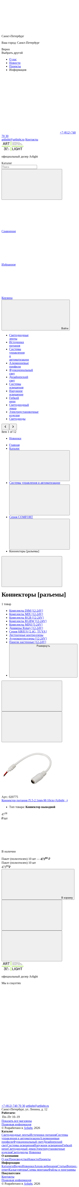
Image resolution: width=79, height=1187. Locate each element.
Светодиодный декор (22, 1148)
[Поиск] (32, 184)
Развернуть (43, 645)
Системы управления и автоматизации (35, 1136)
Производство (18, 1159)
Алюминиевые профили (19, 364)
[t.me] (30, 1102)
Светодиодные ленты (16, 1134)
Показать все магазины (17, 1121)
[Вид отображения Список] (32, 726)
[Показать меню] (39, 465)
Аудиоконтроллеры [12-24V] (28, 638)
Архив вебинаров (45, 1166)
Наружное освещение (16, 392)
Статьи (62, 1166)
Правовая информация (16, 1124)
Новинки (15, 438)
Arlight (28, 1128)
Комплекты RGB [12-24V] (26, 617)
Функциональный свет (28, 1141)
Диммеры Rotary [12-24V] (26, 628)
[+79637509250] (30, 1072)
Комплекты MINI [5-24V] (25, 624)
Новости (15, 62)
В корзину (67, 897)
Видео (18, 1166)
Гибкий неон (14, 399)
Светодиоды (17, 418)
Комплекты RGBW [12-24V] (27, 621)
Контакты (31, 139)
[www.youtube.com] (30, 1042)
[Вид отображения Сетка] (32, 696)
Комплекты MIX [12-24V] (26, 614)
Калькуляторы (18, 1169)
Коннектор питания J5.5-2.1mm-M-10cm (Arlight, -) (35, 800)
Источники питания (16, 343)
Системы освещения (16, 385)
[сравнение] (32, 915)
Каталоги (8, 1166)
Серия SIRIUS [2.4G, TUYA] (28, 631)
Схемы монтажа (37, 1169)
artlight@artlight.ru (37, 1105)
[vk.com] (30, 1013)
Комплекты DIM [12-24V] (26, 610)
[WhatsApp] (30, 132)
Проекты (15, 66)
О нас (13, 59)
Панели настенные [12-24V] (27, 642)
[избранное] (32, 946)
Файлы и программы (62, 1169)
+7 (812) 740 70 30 (13, 1105)
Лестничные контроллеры (26, 635)
